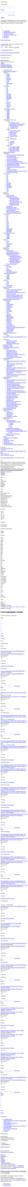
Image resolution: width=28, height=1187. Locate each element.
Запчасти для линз (11, 293)
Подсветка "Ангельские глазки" (15, 297)
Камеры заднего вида (12, 353)
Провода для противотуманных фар (16, 327)
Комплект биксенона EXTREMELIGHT (15, 259)
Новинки (6, 439)
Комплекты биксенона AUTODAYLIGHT (15, 262)
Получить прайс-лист (6, 471)
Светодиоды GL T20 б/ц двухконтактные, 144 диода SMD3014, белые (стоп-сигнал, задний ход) (14, 885)
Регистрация (7, 40)
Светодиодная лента (12, 169)
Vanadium (12, 141)
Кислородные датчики (12, 397)
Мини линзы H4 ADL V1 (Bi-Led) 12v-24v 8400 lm (13, 696)
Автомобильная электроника (11, 347)
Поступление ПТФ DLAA (10, 1122)
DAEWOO (9, 305)
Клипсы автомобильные (10, 408)
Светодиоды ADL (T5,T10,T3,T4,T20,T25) (13, 157)
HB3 (25, 451)
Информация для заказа (10, 32)
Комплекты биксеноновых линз (15, 295)
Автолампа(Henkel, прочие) (14, 421)
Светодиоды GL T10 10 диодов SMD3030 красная (13, 906)
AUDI (8, 301)
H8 (7, 180)
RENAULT (9, 320)
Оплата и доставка (8, 33)
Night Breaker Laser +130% (16, 125)
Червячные (9, 415)
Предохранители (11, 369)
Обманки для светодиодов (13, 165)
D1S (8, 222)
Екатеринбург (7, 1185)
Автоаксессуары (8, 358)
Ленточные (9, 412)
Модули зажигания (11, 402)
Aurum (11, 144)
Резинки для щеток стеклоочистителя (16, 374)
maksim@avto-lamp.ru (21, 1179)
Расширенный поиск (6, 64)
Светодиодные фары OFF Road (14, 161)
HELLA (9, 78)
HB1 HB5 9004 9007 (12, 272)
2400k (8, 110)
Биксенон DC (10, 250)
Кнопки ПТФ (10, 330)
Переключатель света (12, 406)
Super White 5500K (14, 149)
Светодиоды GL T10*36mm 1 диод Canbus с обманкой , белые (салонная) (12, 1035)
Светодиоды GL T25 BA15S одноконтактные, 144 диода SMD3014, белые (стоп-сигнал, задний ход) (13, 792)
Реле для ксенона (11, 210)
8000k (8, 238)
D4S (8, 226)
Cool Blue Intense (14, 126)
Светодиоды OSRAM (12, 160)
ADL (8, 241)
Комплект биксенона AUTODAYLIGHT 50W (16, 256)
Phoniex (11, 424)
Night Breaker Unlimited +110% (17, 124)
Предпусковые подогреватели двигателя (17, 370)
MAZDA (9, 315)
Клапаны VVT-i (11, 398)
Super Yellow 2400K (14, 146)
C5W (8, 99)
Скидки (8, 70)
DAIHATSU (10, 307)
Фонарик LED (10, 435)
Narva (8, 76)
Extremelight (10, 243)
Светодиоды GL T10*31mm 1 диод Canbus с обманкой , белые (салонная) (12, 1057)
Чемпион (9, 79)
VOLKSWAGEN (11, 326)
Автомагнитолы (11, 350)
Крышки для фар (8, 344)
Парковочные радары (12, 355)
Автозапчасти (7, 377)
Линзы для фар (7, 287)
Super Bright (10, 83)
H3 (7, 89)
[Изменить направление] (15, 606)
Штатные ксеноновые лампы (14, 212)
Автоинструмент (11, 420)
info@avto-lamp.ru (5, 1147)
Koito (8, 80)
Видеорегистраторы (12, 351)
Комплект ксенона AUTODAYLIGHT (14, 198)
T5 (7, 101)
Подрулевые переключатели (14, 404)
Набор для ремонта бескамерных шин (16, 367)
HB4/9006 (9, 98)
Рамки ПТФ (10, 331)
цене (23, 606)
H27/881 (9, 95)
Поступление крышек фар (10, 1128)
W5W (8, 107)
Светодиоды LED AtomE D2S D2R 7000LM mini (13, 967)
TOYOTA (9, 323)
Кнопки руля (10, 400)
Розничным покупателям (10, 34)
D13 (8, 242)
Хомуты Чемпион (8, 409)
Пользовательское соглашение (8, 1168)
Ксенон (6, 192)
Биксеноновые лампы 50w (13, 253)
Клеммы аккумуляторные (13, 428)
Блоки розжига (10, 195)
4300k (8, 114)
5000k (8, 117)
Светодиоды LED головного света (15, 155)
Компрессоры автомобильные (14, 429)
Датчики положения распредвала (15, 390)
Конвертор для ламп (12, 340)
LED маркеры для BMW (13, 164)
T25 (8, 191)
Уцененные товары (8, 443)
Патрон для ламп (11, 342)
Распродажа (7, 441)
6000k (8, 237)
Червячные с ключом (12, 416)
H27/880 (9, 94)
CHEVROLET (10, 304)
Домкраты (9, 366)
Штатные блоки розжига (13, 211)
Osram (8, 74)
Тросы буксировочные (12, 375)
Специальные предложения (11, 437)
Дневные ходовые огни (10, 332)
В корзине (3, 55)
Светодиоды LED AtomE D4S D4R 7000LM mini (13, 946)
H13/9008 (9, 266)
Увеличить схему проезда (7, 1152)
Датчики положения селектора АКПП (16, 392)
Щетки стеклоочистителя (13, 433)
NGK (11, 432)
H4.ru (21, 465)
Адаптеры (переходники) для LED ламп (17, 163)
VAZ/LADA (10, 324)
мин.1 (2, 687)
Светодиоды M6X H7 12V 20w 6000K (10, 926)
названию (3, 608)
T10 (8, 188)
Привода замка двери (12, 405)
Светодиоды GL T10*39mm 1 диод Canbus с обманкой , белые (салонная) (12, 1012)
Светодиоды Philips (11, 159)
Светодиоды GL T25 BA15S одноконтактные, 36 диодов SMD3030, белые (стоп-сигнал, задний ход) (14, 769)
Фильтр (2, 474)
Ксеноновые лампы (12, 207)
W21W (8, 106)
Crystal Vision (13, 134)
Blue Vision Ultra (14, 132)
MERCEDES (10, 316)
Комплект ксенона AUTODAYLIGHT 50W (16, 201)
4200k (8, 113)
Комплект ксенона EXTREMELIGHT (14, 204)
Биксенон (6, 247)
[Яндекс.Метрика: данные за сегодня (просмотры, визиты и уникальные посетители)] (6, 1163)
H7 (7, 91)
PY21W (12, 455)
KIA (8, 312)
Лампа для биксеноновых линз (14, 296)
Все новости (7, 1130)
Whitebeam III (13, 138)
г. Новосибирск (4, 44)
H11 (8, 93)
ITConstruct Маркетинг (18, 1167)
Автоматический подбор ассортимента (13, 444)
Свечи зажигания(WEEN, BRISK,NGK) (17, 431)
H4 (7, 90)
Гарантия (6, 36)
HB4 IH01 (9, 270)
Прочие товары (8, 417)
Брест (11, 427)
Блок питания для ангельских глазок (16, 292)
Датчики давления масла (13, 384)
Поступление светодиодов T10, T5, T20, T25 (15, 1125)
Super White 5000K (14, 148)
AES (8, 283)
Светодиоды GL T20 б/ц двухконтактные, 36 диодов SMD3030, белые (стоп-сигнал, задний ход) (14, 861)
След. (2, 633)
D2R (8, 227)
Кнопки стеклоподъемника (13, 401)
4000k (8, 111)
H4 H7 (8, 269)
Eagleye (11, 423)
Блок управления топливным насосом (16, 380)
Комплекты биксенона (12, 254)
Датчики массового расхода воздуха (16, 386)
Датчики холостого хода (13, 394)
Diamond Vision (13, 136)
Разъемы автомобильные (13, 343)
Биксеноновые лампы (12, 252)
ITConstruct (20, 1165)
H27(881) (21, 451)
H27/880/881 (10, 229)
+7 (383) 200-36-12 (5, 1144)
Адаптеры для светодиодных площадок (17, 171)
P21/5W (8, 102)
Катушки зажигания (12, 396)
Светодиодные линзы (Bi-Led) (14, 289)
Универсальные (11, 328)
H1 (7, 87)
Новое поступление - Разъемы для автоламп (15, 1120)
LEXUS (9, 314)
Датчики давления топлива (13, 385)
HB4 (2, 452)
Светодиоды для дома (12, 172)
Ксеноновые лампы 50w (13, 208)
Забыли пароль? (11, 15)
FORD (8, 308)
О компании (7, 30)
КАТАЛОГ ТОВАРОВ (6, 66)
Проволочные (10, 413)
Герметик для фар (8, 346)
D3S (8, 225)
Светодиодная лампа (9, 152)
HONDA (9, 309)
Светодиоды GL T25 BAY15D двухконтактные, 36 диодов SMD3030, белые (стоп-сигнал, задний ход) (14, 721)
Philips (8, 75)
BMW (8, 303)
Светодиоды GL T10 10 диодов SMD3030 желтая (13, 1080)
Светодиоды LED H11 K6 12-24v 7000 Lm (11, 989)
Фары (5, 436)
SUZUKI (9, 322)
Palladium (12, 142)
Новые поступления (9, 440)
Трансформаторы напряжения (14, 357)
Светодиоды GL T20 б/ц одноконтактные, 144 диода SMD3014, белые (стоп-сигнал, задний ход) (14, 839)
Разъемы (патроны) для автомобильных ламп (15, 336)
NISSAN (9, 319)
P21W (8, 103)
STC (11, 425)
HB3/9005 (9, 97)
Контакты (6, 37)
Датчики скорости (11, 393)
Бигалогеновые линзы (12, 291)
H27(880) (16, 451)
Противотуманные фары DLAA (12, 299)
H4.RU (11, 1177)
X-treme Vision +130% (15, 130)
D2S (8, 223)
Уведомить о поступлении (7, 666)
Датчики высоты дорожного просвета (16, 382)
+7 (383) (5, 50)
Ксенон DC (9, 206)
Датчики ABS (10, 381)
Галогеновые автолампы (10, 71)
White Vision (13, 133)
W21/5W (9, 105)
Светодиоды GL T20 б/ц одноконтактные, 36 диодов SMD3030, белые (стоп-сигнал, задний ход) (14, 814)
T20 (8, 190)
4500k (8, 115)
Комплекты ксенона (12, 196)
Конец (2, 635)
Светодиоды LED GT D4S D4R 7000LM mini (12, 653)
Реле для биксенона (12, 264)
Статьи (5, 1131)
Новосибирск (7, 1183)
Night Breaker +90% (14, 150)
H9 (10, 451)
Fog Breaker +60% (14, 122)
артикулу (9, 608)
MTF (8, 82)
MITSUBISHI (10, 318)
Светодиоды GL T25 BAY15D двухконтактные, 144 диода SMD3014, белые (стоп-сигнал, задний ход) (14, 747)
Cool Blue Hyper (14, 128)
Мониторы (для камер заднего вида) (16, 354)
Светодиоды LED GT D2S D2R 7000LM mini (12, 673)
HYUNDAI (9, 311)
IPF (7, 84)
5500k (8, 118)
